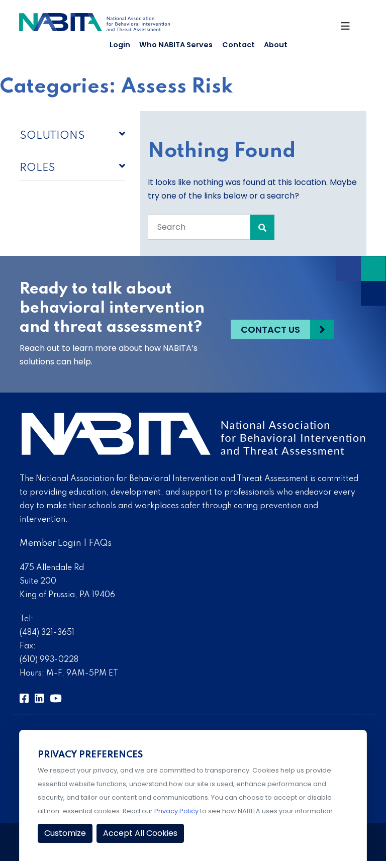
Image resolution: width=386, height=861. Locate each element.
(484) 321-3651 (47, 633)
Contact (238, 45)
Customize (65, 833)
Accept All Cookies (140, 833)
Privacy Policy (176, 811)
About (275, 45)
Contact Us (270, 329)
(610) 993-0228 (49, 660)
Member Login (50, 543)
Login (120, 45)
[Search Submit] (262, 227)
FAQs (100, 543)
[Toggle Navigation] (349, 28)
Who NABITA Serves (176, 45)
